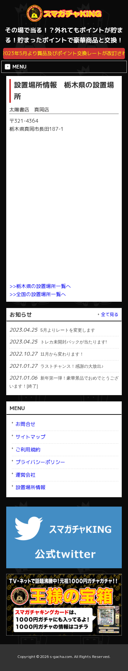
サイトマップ (30, 436)
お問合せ (25, 424)
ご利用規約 (28, 449)
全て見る (109, 314)
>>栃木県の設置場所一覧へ (40, 286)
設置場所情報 (30, 487)
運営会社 (25, 474)
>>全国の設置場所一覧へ (37, 294)
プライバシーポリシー (40, 462)
